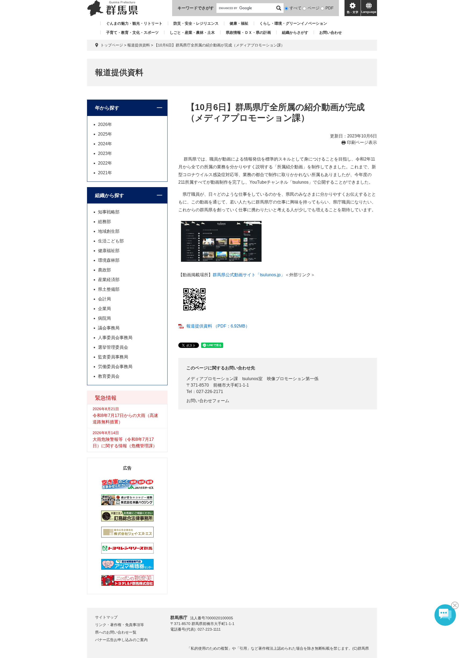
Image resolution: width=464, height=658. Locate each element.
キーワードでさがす (195, 8)
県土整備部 (108, 289)
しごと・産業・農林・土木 (192, 32)
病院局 (104, 318)
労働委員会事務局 (115, 366)
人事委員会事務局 (115, 337)
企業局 (104, 308)
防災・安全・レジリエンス (196, 23)
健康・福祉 (239, 23)
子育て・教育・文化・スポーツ (132, 32)
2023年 (105, 153)
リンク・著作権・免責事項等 (119, 625)
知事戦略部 (108, 212)
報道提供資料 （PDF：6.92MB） (218, 326)
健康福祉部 (108, 250)
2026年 (105, 124)
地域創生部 (108, 231)
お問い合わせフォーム (207, 400)
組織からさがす (295, 32)
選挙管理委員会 (113, 347)
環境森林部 (108, 260)
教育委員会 (108, 376)
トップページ (111, 45)
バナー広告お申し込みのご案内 (121, 640)
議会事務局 (108, 328)
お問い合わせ (330, 32)
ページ (313, 8)
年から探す (107, 108)
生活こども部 (111, 241)
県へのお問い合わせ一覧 (115, 632)
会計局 (104, 299)
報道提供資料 (138, 45)
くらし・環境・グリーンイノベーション (293, 23)
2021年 (105, 172)
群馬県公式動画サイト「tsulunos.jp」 (249, 274)
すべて (295, 8)
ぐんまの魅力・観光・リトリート (134, 23)
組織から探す (109, 195)
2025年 (105, 134)
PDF (329, 8)
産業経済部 (108, 279)
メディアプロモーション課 (212, 378)
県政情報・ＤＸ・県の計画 (248, 32)
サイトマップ (106, 617)
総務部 (104, 221)
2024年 (105, 143)
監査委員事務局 (113, 357)
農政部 (104, 270)
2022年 (105, 163)
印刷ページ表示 (362, 142)
